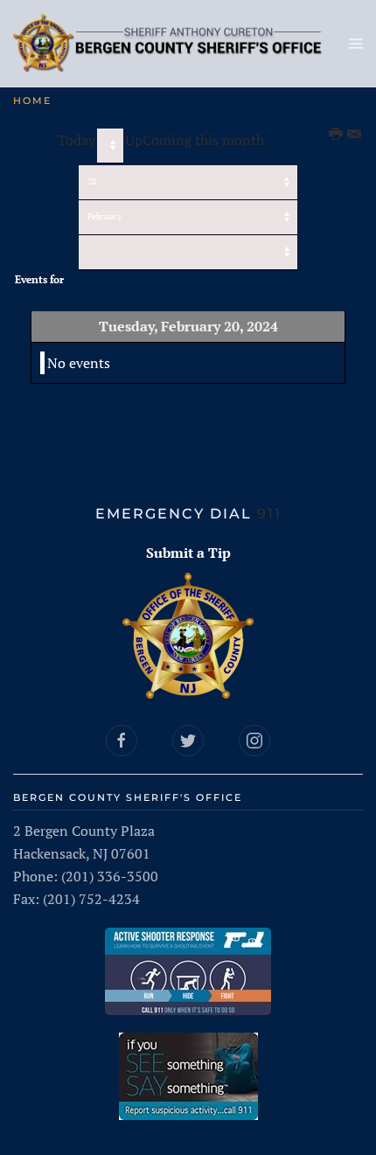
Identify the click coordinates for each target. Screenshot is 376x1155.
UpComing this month (194, 140)
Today (76, 140)
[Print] (337, 134)
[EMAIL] (355, 134)
